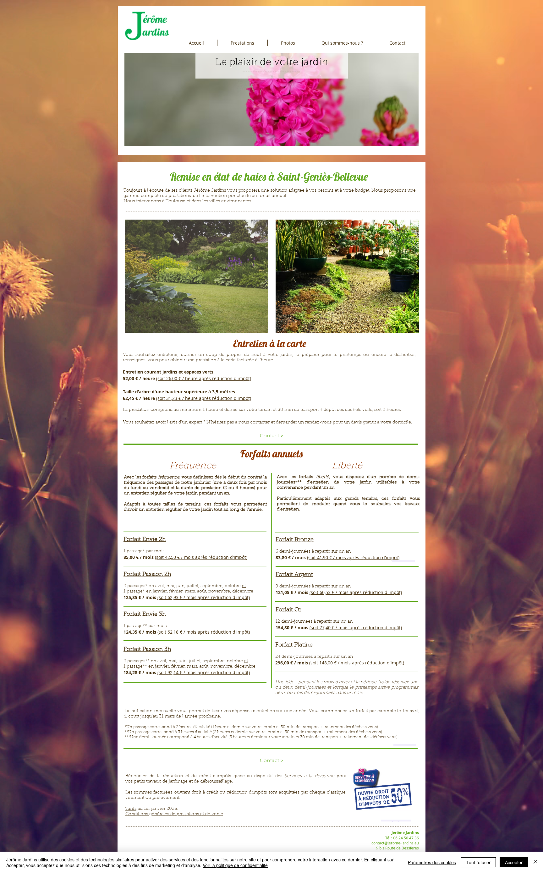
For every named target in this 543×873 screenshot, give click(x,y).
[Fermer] (535, 862)
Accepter (514, 862)
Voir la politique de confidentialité (235, 865)
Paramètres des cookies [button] (432, 862)
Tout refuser (478, 862)
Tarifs (130, 809)
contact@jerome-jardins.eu (395, 842)
